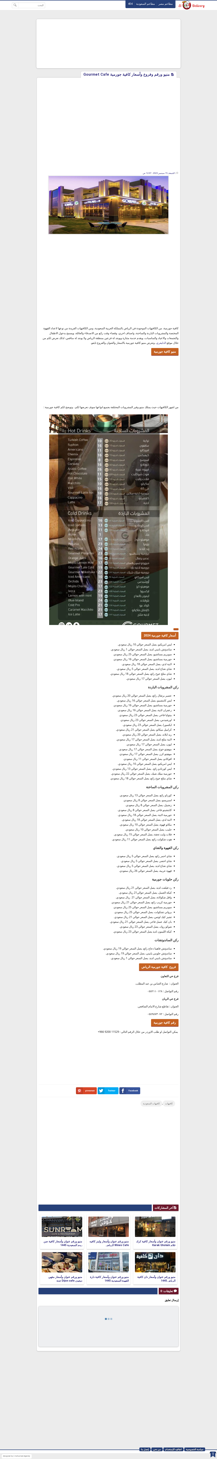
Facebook (133, 1090)
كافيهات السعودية (151, 1103)
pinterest (90, 1090)
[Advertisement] (108, 43)
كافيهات (169, 1103)
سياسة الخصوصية (194, 1449)
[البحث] (15, 5)
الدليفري (161, 343)
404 (130, 3)
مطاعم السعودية (145, 3)
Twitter (111, 1090)
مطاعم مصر (166, 3)
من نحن (157, 1449)
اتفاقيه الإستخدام (173, 1449)
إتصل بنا (145, 1449)
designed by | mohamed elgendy (16, 1456)
